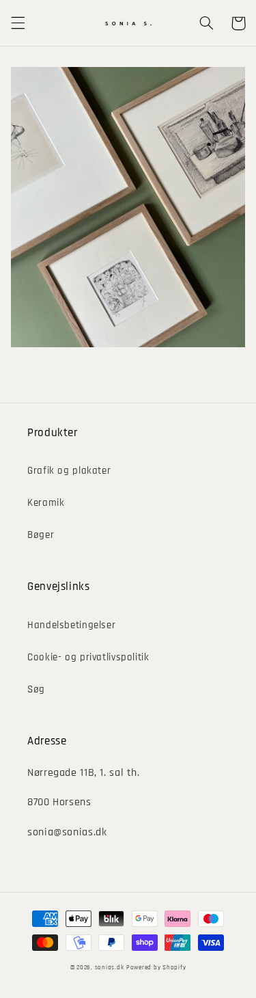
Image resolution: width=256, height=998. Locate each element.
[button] (17, 23)
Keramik (45, 502)
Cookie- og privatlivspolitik (88, 657)
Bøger (40, 534)
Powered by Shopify (156, 967)
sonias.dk (109, 967)
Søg (36, 689)
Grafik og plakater (69, 470)
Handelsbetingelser (71, 625)
